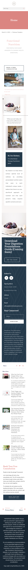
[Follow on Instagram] (11, 278)
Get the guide (12, 259)
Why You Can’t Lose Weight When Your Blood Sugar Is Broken (17, 376)
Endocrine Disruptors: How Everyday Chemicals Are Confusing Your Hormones (17, 429)
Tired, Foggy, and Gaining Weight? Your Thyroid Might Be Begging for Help (17, 393)
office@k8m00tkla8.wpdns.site (13, 306)
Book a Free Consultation (12, 68)
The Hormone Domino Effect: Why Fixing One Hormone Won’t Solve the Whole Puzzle (18, 411)
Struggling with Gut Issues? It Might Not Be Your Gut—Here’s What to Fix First (18, 448)
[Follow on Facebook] (6, 278)
